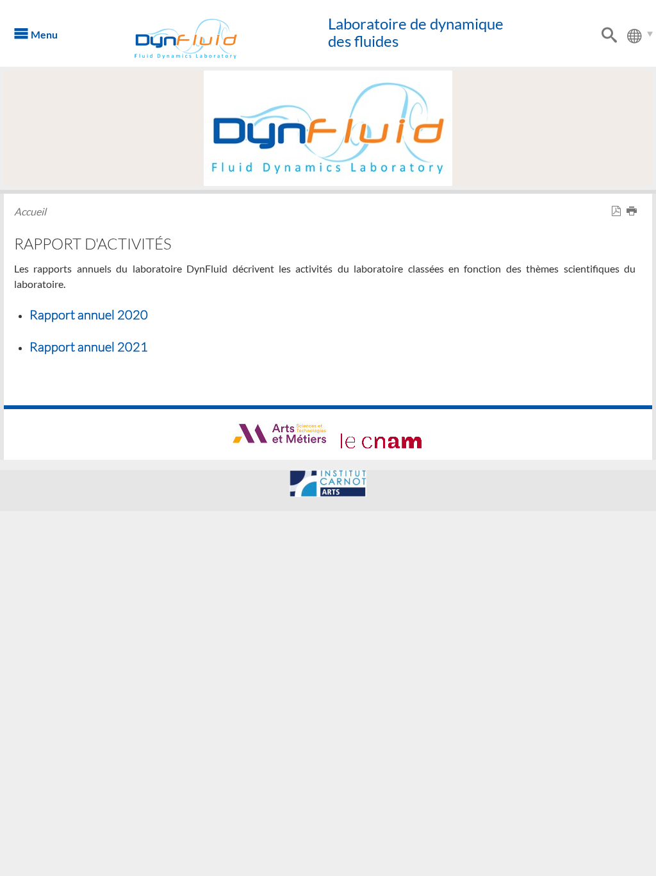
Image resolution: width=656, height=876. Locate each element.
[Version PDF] (619, 211)
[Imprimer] (634, 211)
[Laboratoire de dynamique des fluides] (203, 38)
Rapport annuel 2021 (88, 346)
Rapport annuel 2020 (88, 314)
